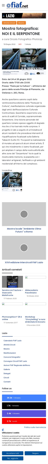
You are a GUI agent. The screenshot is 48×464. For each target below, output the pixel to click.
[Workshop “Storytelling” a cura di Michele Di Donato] (35, 308)
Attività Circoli (9, 23)
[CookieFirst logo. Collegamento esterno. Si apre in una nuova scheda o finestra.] (3, 430)
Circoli (6, 378)
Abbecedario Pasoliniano (31, 291)
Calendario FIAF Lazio (12, 341)
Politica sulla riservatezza (35, 427)
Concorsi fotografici (12, 357)
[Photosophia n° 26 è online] (12, 308)
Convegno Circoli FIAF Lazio (15, 361)
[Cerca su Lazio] (44, 6)
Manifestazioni (10, 353)
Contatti (7, 382)
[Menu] (3, 6)
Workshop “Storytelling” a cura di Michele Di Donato (35, 319)
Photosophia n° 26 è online (12, 318)
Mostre (21, 23)
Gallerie (7, 369)
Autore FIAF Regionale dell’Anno (17, 365)
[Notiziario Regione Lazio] (17, 5)
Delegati (7, 373)
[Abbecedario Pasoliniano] (35, 282)
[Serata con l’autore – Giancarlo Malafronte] (12, 282)
